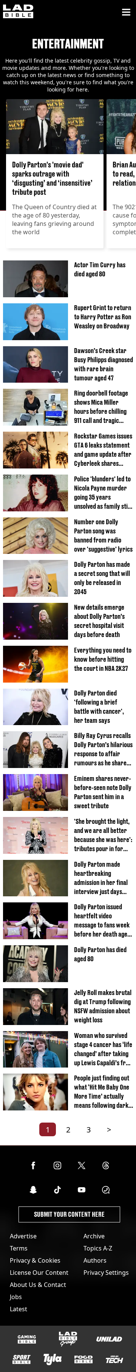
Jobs (16, 1297)
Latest (18, 1309)
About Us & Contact (38, 1285)
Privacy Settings (106, 1272)
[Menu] (126, 12)
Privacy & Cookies (35, 1260)
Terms (19, 1248)
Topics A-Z (97, 1248)
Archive (94, 1236)
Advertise (23, 1236)
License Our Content (39, 1272)
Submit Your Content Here (69, 1214)
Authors (95, 1260)
